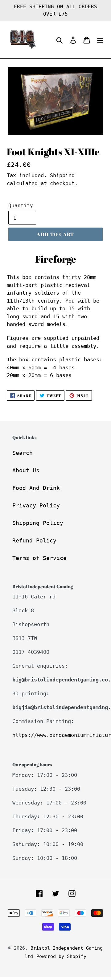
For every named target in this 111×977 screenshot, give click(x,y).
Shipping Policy (37, 523)
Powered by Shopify (61, 956)
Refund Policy (34, 540)
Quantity (20, 206)
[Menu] (100, 40)
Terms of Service (39, 558)
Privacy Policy (36, 505)
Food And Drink (36, 488)
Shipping (62, 175)
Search (22, 453)
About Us (25, 470)
